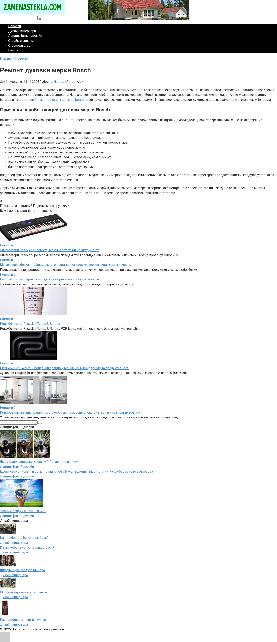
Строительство (19, 45)
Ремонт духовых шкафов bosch (59, 100)
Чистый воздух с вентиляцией (23, 511)
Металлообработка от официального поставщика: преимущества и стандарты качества (66, 265)
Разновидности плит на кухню (23, 620)
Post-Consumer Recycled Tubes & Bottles (30, 324)
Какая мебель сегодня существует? (27, 547)
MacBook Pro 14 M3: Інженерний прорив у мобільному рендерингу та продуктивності (64, 368)
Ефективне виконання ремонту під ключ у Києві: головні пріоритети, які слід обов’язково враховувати (78, 471)
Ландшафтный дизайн (25, 36)
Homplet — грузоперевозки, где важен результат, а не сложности (49, 279)
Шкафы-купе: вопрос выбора (22, 570)
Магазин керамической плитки (23, 592)
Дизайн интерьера (22, 31)
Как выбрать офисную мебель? (24, 538)
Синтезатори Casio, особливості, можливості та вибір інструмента (49, 250)
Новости (14, 26)
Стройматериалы (21, 41)
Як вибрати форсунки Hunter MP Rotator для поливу (39, 462)
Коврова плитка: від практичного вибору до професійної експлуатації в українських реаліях (70, 412)
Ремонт (14, 50)
